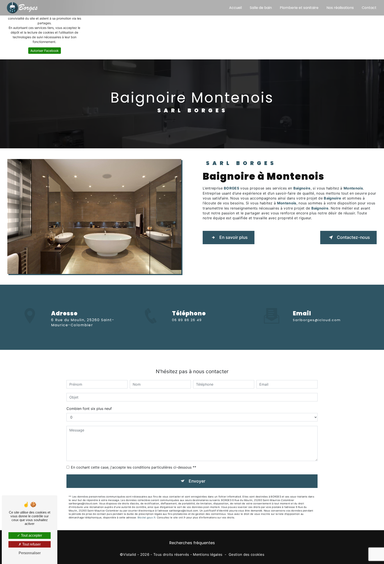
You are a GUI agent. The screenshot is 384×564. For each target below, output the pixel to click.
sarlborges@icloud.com (317, 320)
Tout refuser (31, 544)
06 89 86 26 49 (187, 320)
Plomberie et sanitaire (299, 7)
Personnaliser (30, 553)
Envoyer (197, 481)
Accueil (235, 7)
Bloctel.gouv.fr (146, 517)
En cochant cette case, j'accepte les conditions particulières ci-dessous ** (133, 467)
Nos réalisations (340, 7)
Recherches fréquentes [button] (192, 543)
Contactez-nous (353, 237)
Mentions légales (207, 554)
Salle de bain (261, 7)
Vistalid (129, 554)
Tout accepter (31, 535)
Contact (369, 7)
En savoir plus (233, 237)
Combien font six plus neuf (89, 408)
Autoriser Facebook (44, 50)
